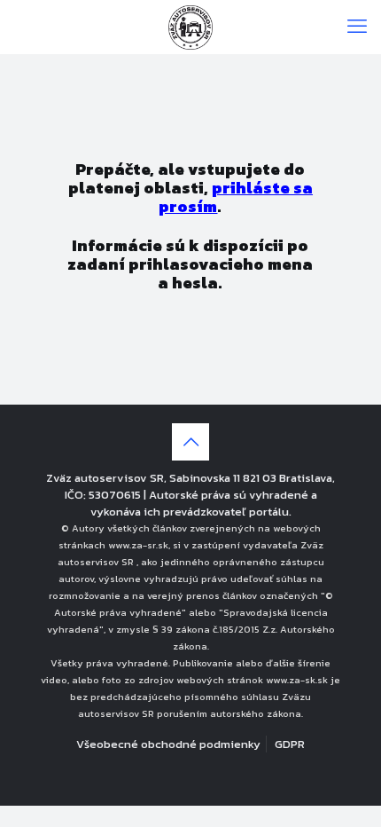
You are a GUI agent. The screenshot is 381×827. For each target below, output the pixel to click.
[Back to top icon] (190, 442)
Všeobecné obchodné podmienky (168, 744)
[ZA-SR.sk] (190, 26)
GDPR (290, 744)
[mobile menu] (357, 27)
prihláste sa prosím (236, 197)
